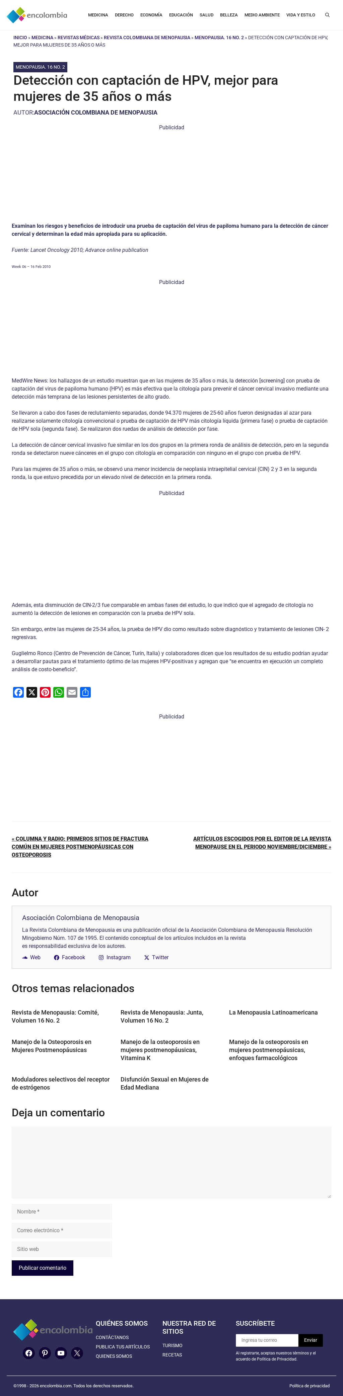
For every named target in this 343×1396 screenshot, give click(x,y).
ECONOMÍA (151, 14)
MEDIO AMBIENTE (262, 14)
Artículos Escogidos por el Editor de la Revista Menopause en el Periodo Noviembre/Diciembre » (262, 843)
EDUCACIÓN (181, 14)
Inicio (20, 37)
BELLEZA (229, 14)
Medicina (42, 37)
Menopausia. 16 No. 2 (219, 37)
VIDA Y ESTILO (300, 14)
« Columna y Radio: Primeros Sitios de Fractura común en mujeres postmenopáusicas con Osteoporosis (80, 847)
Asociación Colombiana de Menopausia (95, 112)
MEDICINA (98, 14)
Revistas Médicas (78, 37)
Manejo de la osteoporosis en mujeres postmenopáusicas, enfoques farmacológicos (268, 1049)
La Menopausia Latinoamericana (273, 1012)
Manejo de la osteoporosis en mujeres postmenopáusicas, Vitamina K (160, 1049)
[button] (327, 15)
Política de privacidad (309, 1385)
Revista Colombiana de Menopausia (147, 37)
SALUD (206, 14)
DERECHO (124, 14)
